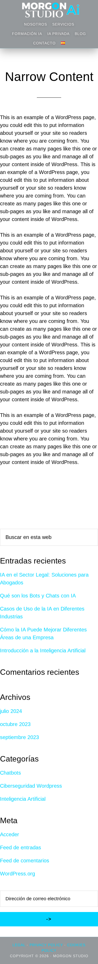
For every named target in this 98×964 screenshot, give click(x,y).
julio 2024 (11, 711)
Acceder (9, 834)
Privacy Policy (46, 945)
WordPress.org (17, 873)
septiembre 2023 (19, 737)
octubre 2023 (15, 724)
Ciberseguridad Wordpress (31, 786)
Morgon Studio (49, 10)
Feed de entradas (20, 847)
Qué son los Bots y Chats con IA (38, 596)
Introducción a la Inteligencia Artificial (42, 650)
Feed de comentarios (24, 860)
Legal (19, 945)
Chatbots (10, 773)
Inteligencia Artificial (22, 799)
